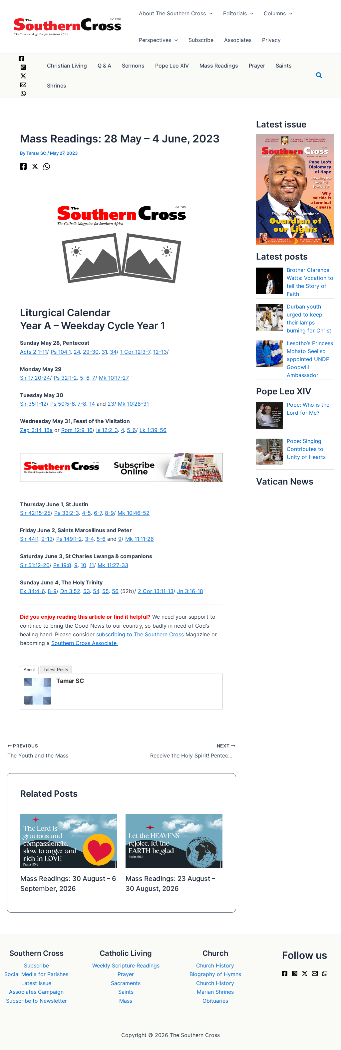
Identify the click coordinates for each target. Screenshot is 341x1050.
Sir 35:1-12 (33, 403)
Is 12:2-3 (107, 430)
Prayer (126, 974)
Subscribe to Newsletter (36, 1000)
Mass (125, 1000)
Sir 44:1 (29, 538)
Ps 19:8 (62, 565)
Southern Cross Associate (84, 643)
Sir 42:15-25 (35, 513)
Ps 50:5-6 (62, 403)
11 (91, 565)
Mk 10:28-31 (133, 403)
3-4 (89, 538)
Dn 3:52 (70, 591)
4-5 (86, 513)
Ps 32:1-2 (65, 377)
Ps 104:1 (61, 351)
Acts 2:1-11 (33, 351)
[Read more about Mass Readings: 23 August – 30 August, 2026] (174, 840)
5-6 (131, 430)
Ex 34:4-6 (32, 591)
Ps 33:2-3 (66, 513)
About (29, 669)
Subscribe (36, 965)
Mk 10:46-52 (134, 513)
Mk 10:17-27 (114, 377)
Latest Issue (36, 983)
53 (86, 591)
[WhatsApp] (23, 94)
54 (96, 591)
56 (115, 591)
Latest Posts (56, 669)
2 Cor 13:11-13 (155, 591)
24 (77, 351)
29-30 (91, 351)
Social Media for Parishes (36, 974)
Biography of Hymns (215, 974)
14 (92, 403)
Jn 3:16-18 (190, 591)
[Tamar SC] (37, 691)
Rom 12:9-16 (77, 430)
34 (113, 351)
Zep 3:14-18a (36, 430)
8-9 (109, 513)
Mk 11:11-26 (139, 538)
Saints (126, 991)
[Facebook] (21, 59)
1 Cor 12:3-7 (135, 351)
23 (111, 403)
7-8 (82, 403)
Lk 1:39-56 (153, 430)
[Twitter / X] (23, 76)
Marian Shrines (215, 991)
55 (105, 591)
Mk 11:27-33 (113, 565)
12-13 (160, 351)
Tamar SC (70, 680)
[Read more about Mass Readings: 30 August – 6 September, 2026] (68, 840)
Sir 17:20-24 (35, 377)
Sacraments (126, 983)
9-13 (47, 538)
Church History (215, 965)
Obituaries (215, 1000)
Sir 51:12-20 (35, 565)
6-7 (98, 513)
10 (83, 565)
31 (104, 351)
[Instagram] (23, 67)
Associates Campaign (36, 991)
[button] (209, 13)
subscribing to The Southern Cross (140, 634)
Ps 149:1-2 (69, 538)
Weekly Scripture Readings (126, 965)
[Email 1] (23, 85)
